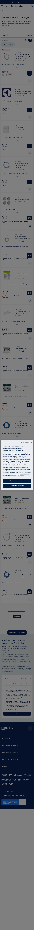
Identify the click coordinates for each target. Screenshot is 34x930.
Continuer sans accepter (26, 442)
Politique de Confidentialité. (17, 475)
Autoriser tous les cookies (17, 485)
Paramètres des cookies (17, 480)
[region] (17, 465)
